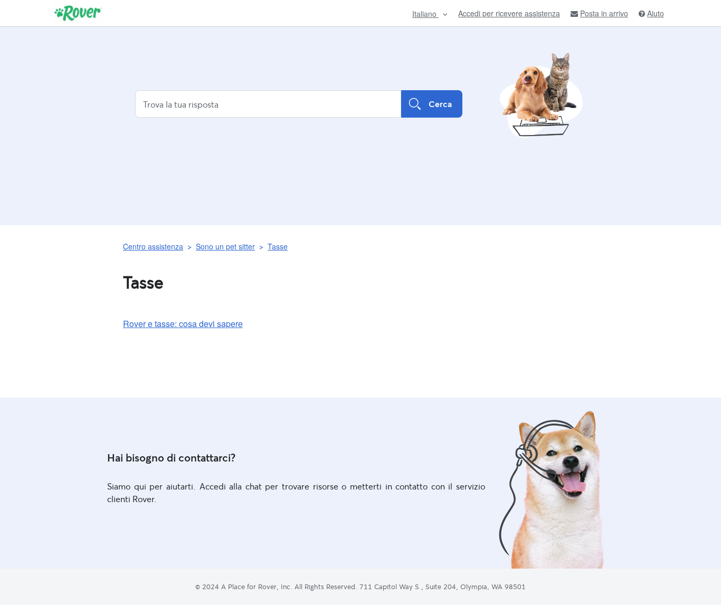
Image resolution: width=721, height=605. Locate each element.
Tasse (278, 246)
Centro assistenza (153, 246)
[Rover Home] (78, 13)
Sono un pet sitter (225, 246)
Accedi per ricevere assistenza (509, 13)
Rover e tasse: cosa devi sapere (183, 324)
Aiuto (655, 13)
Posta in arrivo (604, 13)
